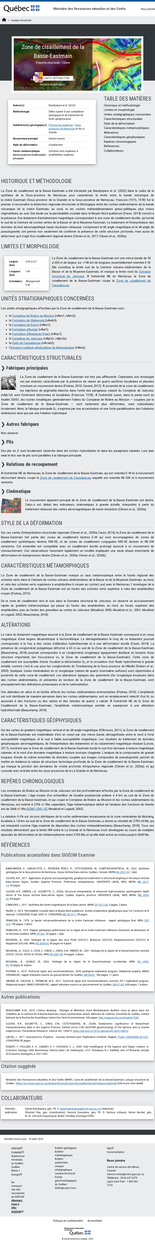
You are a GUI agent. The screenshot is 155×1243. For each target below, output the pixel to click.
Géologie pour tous (65, 1188)
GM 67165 (118, 984)
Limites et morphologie (119, 110)
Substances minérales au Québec (18, 1160)
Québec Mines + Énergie (15, 1171)
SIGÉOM (15, 1148)
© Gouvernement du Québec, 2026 (77, 1239)
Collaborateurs (114, 151)
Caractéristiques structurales (123, 119)
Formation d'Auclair (25, 329)
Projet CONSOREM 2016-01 (133, 1037)
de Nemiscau (67, 128)
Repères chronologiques (120, 141)
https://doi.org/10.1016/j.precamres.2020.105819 (100, 1031)
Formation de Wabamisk (28, 320)
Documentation (115, 1152)
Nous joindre (148, 9)
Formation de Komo (25, 325)
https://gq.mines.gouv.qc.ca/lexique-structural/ (42, 1083)
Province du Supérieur (61, 125)
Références (111, 146)
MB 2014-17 (69, 914)
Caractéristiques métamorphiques (126, 128)
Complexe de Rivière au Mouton (33, 316)
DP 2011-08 (101, 904)
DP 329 (41, 933)
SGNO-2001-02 (37, 809)
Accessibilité (94, 1220)
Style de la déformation (119, 123)
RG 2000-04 (42, 943)
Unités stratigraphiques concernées (127, 114)
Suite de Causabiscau (26, 343)
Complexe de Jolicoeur (27, 338)
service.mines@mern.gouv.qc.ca (125, 1174)
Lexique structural (65, 1173)
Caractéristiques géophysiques (124, 137)
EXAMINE (16, 1152)
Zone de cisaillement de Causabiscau (65, 478)
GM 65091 (89, 975)
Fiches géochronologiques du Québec (66, 1181)
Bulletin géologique (65, 1148)
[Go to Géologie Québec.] (4, 20)
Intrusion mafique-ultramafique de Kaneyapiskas (42, 347)
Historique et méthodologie (122, 105)
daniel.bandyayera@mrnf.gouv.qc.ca (80, 1108)
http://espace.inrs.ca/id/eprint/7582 (119, 1017)
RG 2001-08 (56, 954)
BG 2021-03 (122, 872)
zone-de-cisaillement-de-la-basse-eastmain (93, 1083)
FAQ (109, 1148)
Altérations (111, 132)
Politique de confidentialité (68, 1220)
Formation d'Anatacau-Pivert (31, 334)
